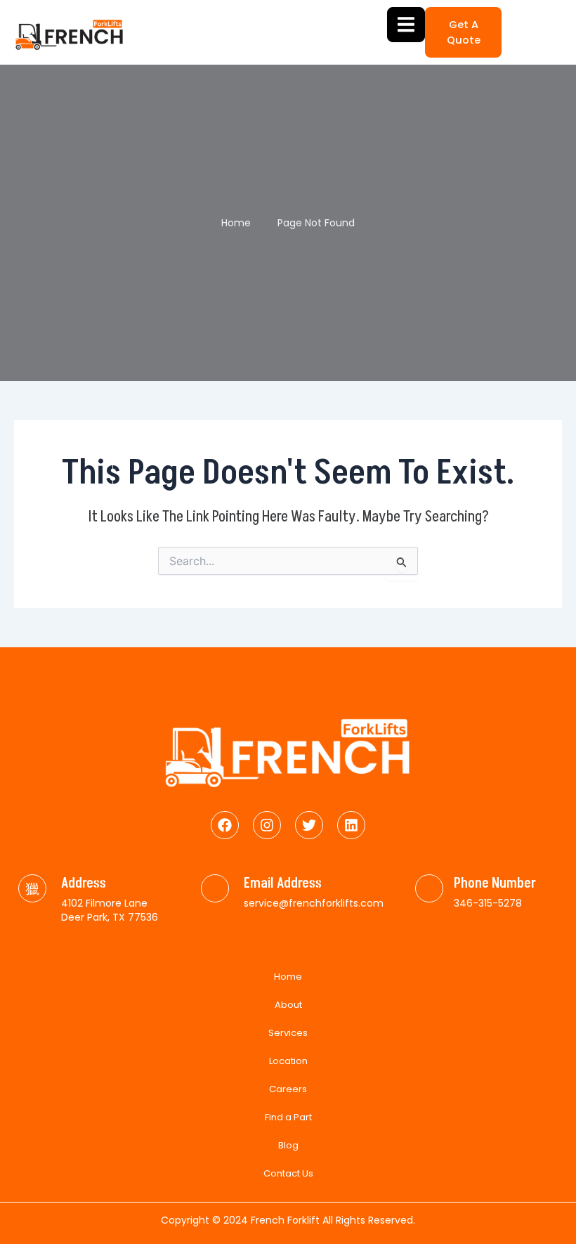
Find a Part (288, 1117)
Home (288, 976)
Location (288, 1061)
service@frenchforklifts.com (314, 903)
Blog (288, 1145)
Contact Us (288, 1173)
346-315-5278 (488, 903)
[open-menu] (406, 24)
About (288, 1004)
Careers (288, 1089)
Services (288, 1032)
